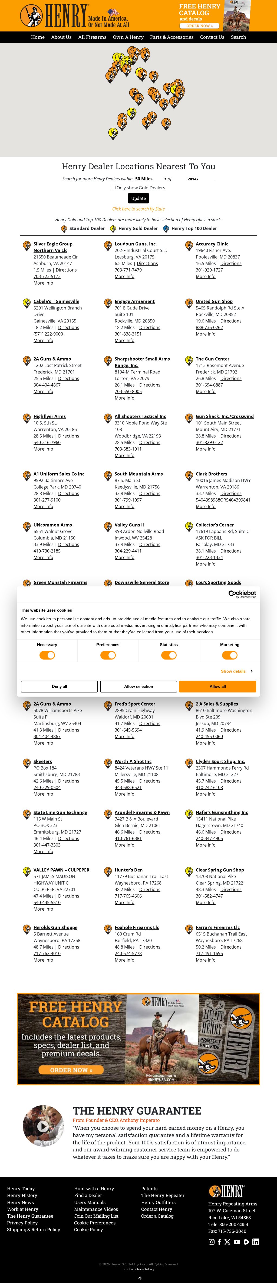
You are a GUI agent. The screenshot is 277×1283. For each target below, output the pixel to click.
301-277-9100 (47, 500)
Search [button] (238, 37)
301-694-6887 (209, 385)
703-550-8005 (128, 391)
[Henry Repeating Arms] (74, 15)
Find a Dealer (88, 1195)
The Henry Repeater (162, 1195)
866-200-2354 (233, 1224)
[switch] (108, 655)
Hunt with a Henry (94, 1188)
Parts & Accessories (172, 37)
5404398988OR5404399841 (223, 500)
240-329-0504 (47, 787)
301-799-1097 (128, 500)
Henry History (22, 1195)
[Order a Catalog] (138, 1039)
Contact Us (212, 37)
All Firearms (92, 37)
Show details (233, 671)
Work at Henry (22, 1209)
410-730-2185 (47, 551)
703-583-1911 (128, 449)
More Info (43, 283)
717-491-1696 (209, 953)
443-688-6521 (128, 787)
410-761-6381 (128, 838)
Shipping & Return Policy (33, 1229)
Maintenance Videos (96, 1209)
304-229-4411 (128, 551)
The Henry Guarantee (30, 1216)
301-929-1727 (209, 270)
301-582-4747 (209, 896)
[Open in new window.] (211, 1243)
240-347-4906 (209, 838)
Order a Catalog (157, 1216)
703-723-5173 (47, 276)
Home (38, 37)
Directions (66, 270)
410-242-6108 (209, 787)
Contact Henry (156, 1209)
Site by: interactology (138, 1269)
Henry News (20, 1202)
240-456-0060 (209, 736)
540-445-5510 (47, 902)
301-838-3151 (128, 334)
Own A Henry (128, 37)
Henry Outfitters (158, 1202)
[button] (139, 99)
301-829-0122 (209, 442)
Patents (149, 1188)
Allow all (218, 686)
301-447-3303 (47, 845)
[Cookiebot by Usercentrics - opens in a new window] (232, 595)
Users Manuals (89, 1202)
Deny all (59, 686)
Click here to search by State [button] (138, 209)
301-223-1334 (209, 557)
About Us (61, 37)
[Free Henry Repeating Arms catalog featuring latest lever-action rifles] (216, 15)
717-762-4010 (47, 953)
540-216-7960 (47, 442)
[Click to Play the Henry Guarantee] (43, 1126)
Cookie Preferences (95, 1223)
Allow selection (138, 686)
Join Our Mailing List (96, 1216)
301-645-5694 (128, 730)
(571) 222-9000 (48, 334)
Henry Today (21, 1188)
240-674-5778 (128, 953)
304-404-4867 (47, 385)
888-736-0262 (209, 327)
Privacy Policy (22, 1223)
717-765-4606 (128, 896)
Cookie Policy (88, 1229)
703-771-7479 (128, 270)
